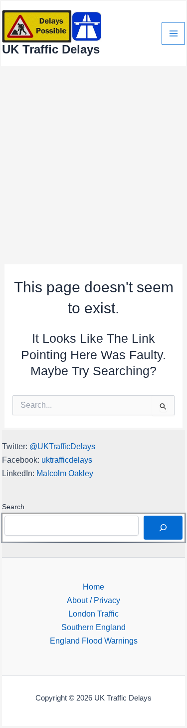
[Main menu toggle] (173, 33)
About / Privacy (93, 600)
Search (13, 507)
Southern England (93, 627)
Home (93, 586)
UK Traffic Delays (51, 49)
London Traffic (93, 613)
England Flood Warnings (94, 640)
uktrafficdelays (66, 459)
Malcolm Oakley (64, 473)
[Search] (163, 528)
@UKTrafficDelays (62, 446)
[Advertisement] (93, 165)
